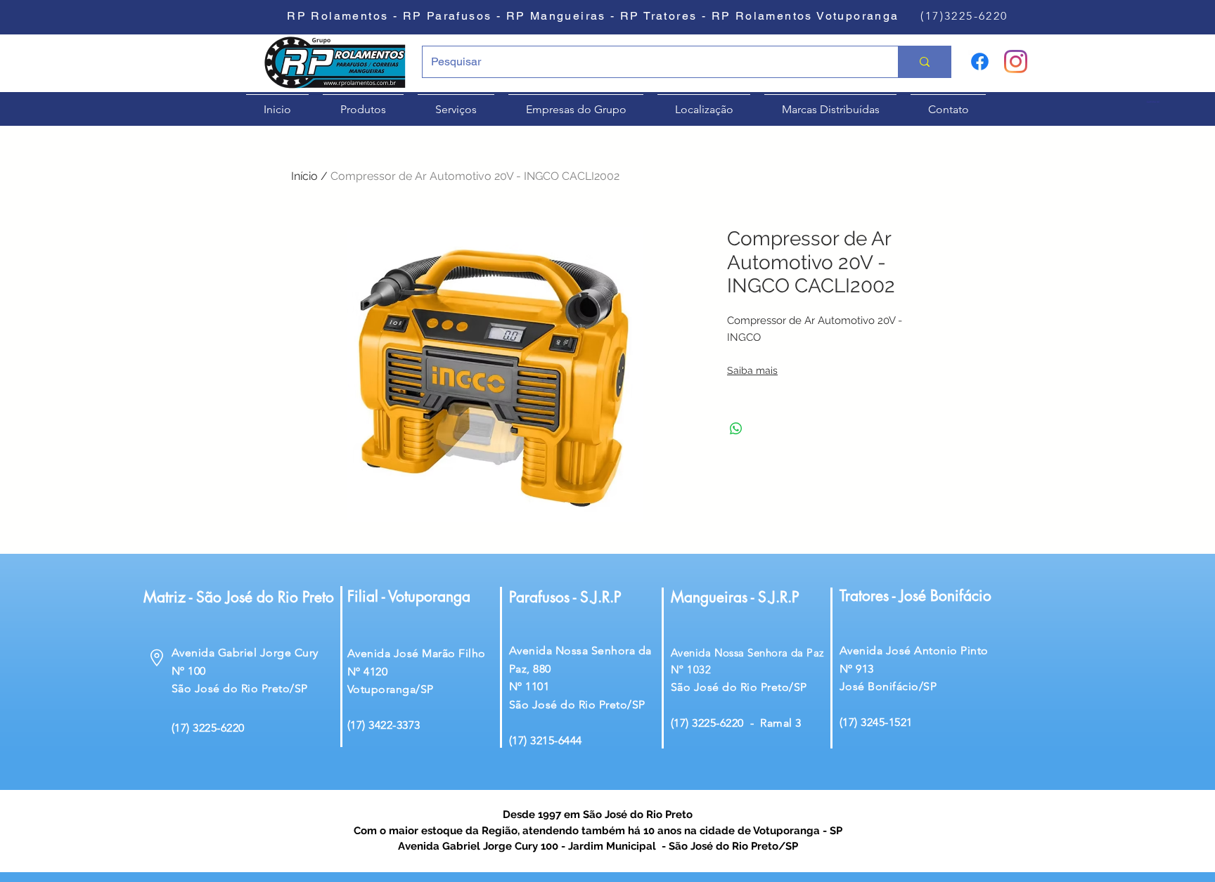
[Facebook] (979, 61)
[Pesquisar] (924, 61)
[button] (1159, 102)
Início (304, 176)
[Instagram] (1015, 61)
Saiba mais (752, 370)
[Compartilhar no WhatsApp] (736, 428)
